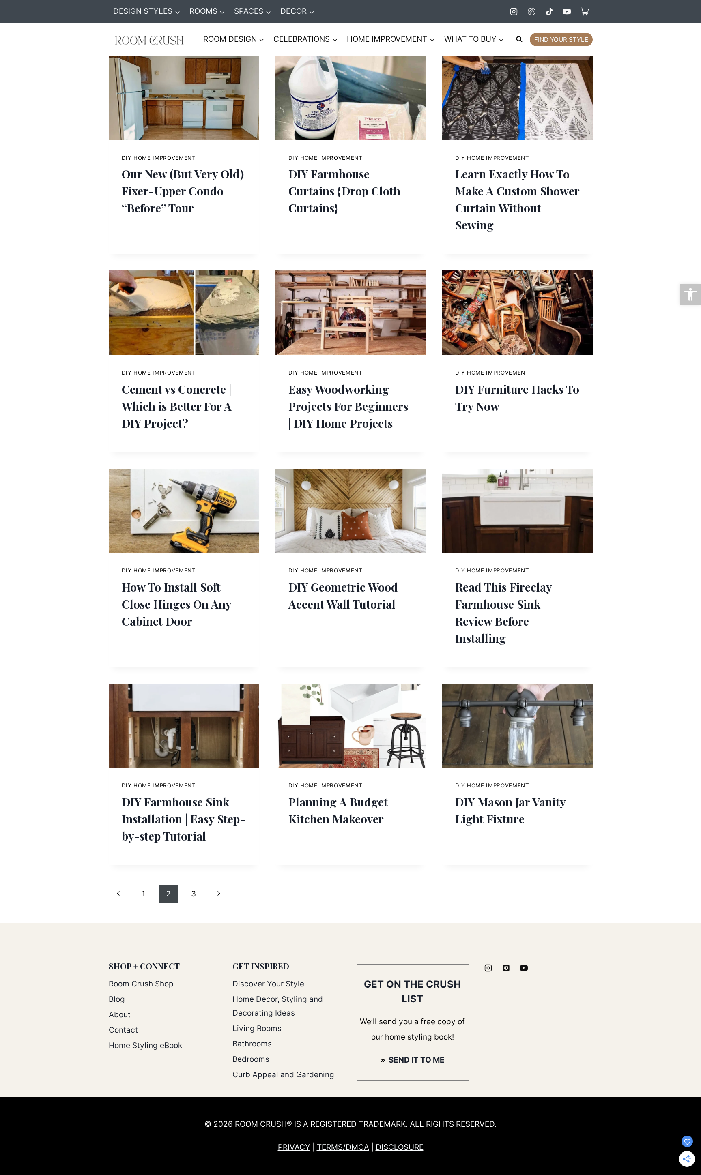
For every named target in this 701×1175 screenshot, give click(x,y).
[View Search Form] (519, 39)
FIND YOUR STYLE (561, 39)
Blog (117, 999)
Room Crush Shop (141, 983)
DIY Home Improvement (159, 157)
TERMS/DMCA (343, 1147)
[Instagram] (514, 11)
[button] (690, 294)
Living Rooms (257, 1028)
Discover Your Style (268, 983)
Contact (123, 1030)
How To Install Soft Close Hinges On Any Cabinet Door (176, 603)
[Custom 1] (585, 11)
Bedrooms (250, 1059)
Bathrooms (252, 1043)
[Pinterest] (531, 11)
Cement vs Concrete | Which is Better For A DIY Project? (177, 406)
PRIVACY (294, 1147)
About (120, 1014)
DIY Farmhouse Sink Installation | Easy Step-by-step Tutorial (183, 818)
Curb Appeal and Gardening (283, 1074)
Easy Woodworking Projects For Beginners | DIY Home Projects (348, 406)
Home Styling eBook (145, 1045)
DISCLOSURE (400, 1147)
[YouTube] (567, 11)
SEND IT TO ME (416, 1060)
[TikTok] (549, 11)
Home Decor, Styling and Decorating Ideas (277, 1006)
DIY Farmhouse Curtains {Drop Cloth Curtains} (344, 190)
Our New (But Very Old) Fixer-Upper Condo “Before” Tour (183, 190)
